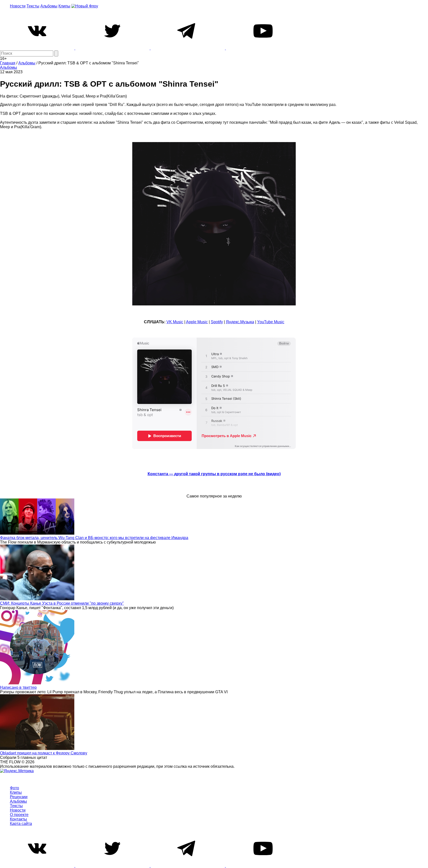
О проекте (19, 815)
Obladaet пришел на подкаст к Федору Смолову (43, 753)
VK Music (174, 322)
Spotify (217, 322)
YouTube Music (270, 322)
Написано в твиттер (18, 687)
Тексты (33, 6)
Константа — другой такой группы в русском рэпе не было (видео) (214, 474)
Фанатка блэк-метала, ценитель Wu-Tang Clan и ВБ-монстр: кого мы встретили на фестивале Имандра (94, 538)
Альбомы (48, 6)
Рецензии (18, 797)
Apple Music (197, 322)
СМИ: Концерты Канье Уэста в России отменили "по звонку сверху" (62, 603)
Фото (14, 788)
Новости (18, 6)
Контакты (18, 819)
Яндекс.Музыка (240, 322)
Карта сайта (21, 823)
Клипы (64, 6)
